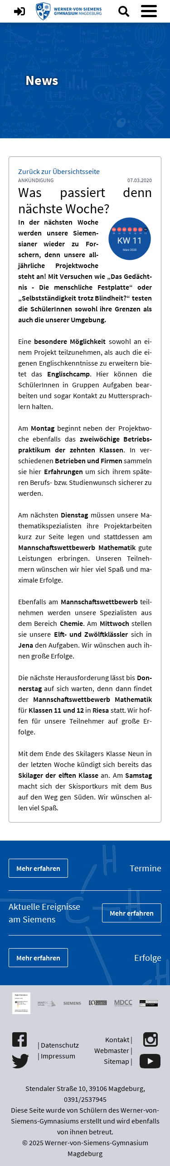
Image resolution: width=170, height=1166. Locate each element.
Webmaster (111, 1050)
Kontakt (117, 1039)
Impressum (58, 1055)
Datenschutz (60, 1044)
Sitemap (116, 1061)
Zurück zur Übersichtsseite (59, 171)
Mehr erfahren (38, 868)
